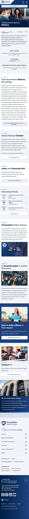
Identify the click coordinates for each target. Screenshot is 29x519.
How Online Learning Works (8, 441)
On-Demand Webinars (6, 461)
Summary (3, 31)
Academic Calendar (19, 461)
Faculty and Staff (16, 470)
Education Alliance (5, 470)
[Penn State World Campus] (5, 2)
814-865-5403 (6, 479)
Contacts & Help (5, 458)
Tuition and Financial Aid (7, 449)
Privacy (19, 503)
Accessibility (3, 503)
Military (3, 453)
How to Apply (14, 6)
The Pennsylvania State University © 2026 (9, 508)
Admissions (4, 445)
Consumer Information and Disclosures (8, 506)
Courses (10, 31)
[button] (23, 2)
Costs (19, 31)
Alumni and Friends (16, 468)
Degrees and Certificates (7, 438)
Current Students (5, 468)
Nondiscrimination (12, 503)
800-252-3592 (12, 482)
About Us (3, 434)
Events (13, 458)
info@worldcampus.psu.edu (10, 481)
